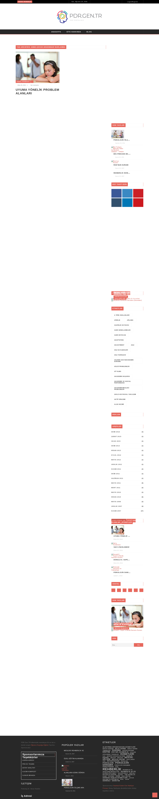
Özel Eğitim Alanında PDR (75, 758)
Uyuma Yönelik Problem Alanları (37, 91)
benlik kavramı (108, 748)
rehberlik (112, 769)
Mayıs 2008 (116, 501)
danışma (116, 750)
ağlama (130, 320)
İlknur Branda (28, 775)
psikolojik (108, 763)
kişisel (106, 757)
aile (132, 345)
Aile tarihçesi (120, 355)
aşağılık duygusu (121, 325)
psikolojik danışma (116, 764)
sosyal (120, 774)
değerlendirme (128, 750)
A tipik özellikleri (121, 315)
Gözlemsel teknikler (111, 754)
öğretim (116, 781)
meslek (113, 757)
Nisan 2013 (116, 450)
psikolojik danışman (122, 765)
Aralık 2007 (116, 506)
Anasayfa (56, 32)
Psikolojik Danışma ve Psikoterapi (130, 572)
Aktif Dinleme (120, 399)
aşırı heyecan (120, 335)
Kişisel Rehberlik (24, 1)
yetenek (111, 776)
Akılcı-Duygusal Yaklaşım (125, 394)
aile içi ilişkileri (121, 350)
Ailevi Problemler (122, 366)
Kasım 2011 (116, 469)
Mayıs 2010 (116, 492)
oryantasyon (113, 761)
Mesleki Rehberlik (121, 628)
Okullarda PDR (120, 298)
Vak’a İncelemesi (121, 547)
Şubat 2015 (116, 436)
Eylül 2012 (116, 455)
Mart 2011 (115, 487)
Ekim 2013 (115, 445)
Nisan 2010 (116, 497)
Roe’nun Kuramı (121, 165)
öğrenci (106, 781)
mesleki (120, 757)
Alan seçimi (119, 404)
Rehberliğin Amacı (109, 773)
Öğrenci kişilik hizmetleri (115, 778)
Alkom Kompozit (29, 771)
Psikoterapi (108, 767)
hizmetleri (127, 754)
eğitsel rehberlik (120, 752)
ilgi (104, 756)
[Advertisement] (127, 82)
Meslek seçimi (118, 759)
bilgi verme (120, 748)
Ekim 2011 (115, 473)
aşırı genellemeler (122, 330)
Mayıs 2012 (116, 459)
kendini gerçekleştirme (116, 756)
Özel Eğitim (126, 776)
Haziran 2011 (117, 478)
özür (127, 779)
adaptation (119, 340)
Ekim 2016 (115, 432)
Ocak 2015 (116, 441)
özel (122, 779)
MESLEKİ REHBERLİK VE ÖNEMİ (77, 750)
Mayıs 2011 (116, 483)
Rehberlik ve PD (128, 771)
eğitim (106, 752)
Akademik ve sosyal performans (122, 382)
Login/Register (132, 2)
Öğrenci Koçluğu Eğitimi (40, 745)
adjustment (119, 345)
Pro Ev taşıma (28, 764)
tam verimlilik (130, 774)
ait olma (117, 371)
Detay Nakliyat (28, 768)
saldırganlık (123, 773)
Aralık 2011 (116, 464)
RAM (116, 767)
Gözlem (133, 752)
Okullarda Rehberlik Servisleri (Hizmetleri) (127, 293)
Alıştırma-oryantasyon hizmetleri (119, 747)
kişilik (129, 756)
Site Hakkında (74, 32)
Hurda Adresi (28, 760)
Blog (89, 32)
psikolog (124, 761)
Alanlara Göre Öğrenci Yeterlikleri (81, 772)
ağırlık (117, 320)
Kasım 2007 (116, 511)
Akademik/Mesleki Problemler (121, 388)
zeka (118, 776)
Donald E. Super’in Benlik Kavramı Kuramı (127, 623)
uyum (105, 776)
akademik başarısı (122, 376)
